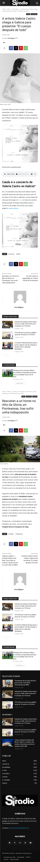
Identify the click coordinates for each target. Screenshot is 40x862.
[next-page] (7, 355)
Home (4, 9)
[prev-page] (3, 355)
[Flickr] (20, 843)
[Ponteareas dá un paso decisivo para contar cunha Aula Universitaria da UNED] (7, 683)
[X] (16, 48)
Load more (19, 383)
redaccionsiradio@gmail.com (19, 828)
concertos (11, 254)
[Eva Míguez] (16, 38)
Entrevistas (15, 9)
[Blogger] (9, 843)
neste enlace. (13, 208)
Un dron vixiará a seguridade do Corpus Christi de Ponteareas (30, 278)
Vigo (20, 200)
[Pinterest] (21, 48)
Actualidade (6, 327)
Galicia (18, 254)
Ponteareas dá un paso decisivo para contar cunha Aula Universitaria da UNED (25, 683)
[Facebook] (11, 48)
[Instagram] (25, 843)
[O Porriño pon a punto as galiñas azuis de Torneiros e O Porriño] (7, 335)
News (9, 9)
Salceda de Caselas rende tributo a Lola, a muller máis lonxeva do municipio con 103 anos (26, 324)
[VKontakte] (30, 843)
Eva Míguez (11, 38)
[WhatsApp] (26, 48)
